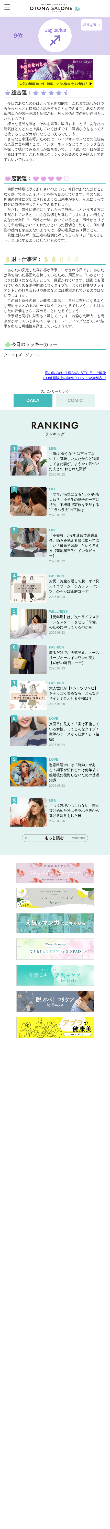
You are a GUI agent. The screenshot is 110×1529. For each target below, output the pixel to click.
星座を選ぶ (91, 25)
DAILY (33, 400)
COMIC (75, 400)
